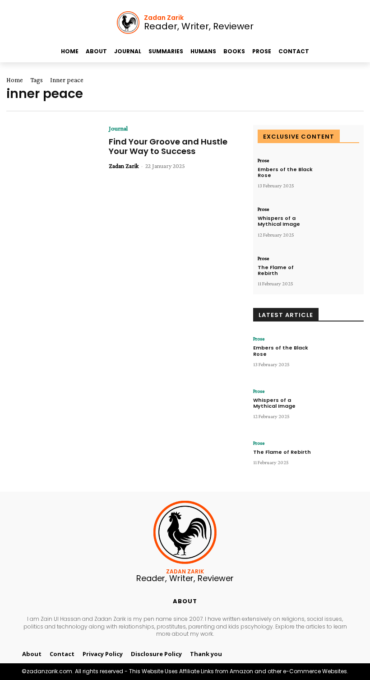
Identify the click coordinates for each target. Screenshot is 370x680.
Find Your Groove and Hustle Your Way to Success (168, 146)
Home (14, 80)
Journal (118, 128)
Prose (263, 160)
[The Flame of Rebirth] (339, 273)
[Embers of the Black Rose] (339, 175)
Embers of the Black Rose (285, 172)
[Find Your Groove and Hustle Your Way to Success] (53, 158)
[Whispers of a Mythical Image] (339, 223)
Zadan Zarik (124, 165)
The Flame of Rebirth (276, 270)
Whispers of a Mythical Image (279, 221)
